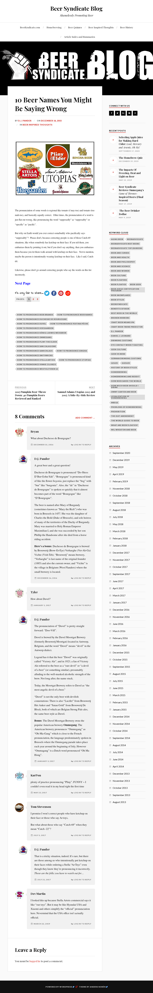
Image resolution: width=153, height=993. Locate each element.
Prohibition (118, 412)
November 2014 (121, 723)
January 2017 (120, 602)
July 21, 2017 (44, 879)
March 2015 (119, 695)
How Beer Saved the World (126, 381)
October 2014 (120, 730)
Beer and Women (120, 271)
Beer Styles (117, 300)
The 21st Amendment (122, 416)
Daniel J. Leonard (121, 336)
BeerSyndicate (119, 304)
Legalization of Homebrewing (120, 397)
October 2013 (120, 787)
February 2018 (120, 538)
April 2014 (118, 766)
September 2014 (121, 738)
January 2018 (120, 545)
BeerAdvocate (135, 239)
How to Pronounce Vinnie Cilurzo (36, 364)
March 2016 (119, 631)
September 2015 (121, 666)
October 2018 (120, 495)
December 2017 (121, 552)
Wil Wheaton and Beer (123, 430)
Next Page (22, 283)
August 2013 (119, 802)
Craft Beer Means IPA (122, 322)
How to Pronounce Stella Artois (36, 360)
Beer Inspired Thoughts (101, 27)
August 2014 (119, 745)
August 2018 (119, 509)
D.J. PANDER (25, 120)
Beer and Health (120, 257)
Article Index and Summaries (79, 36)
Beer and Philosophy (123, 262)
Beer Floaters (119, 280)
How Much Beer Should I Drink (125, 386)
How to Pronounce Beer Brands (35, 315)
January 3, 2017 (46, 761)
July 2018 (118, 517)
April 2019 (118, 474)
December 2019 (121, 459)
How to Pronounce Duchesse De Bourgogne (42, 319)
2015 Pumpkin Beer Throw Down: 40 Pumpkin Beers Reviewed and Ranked (30, 395)
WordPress (65, 987)
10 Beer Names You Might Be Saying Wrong (53, 104)
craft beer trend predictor (127, 327)
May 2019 (118, 467)
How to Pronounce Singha (72, 351)
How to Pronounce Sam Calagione (36, 346)
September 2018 (121, 502)
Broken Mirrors (120, 318)
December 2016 (121, 609)
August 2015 (119, 673)
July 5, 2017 (40, 835)
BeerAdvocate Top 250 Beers (126, 248)
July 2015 (118, 680)
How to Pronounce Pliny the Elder (37, 342)
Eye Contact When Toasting (127, 345)
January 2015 (120, 709)
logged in (34, 961)
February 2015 (120, 702)
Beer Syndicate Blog (76, 8)
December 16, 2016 (47, 578)
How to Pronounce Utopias (75, 360)
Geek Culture (118, 349)
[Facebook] (111, 113)
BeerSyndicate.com (30, 27)
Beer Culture (118, 275)
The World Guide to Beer (125, 420)
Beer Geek (135, 284)
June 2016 (118, 623)
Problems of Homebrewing (126, 407)
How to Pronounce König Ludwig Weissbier (41, 333)
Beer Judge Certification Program (125, 290)
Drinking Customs (121, 340)
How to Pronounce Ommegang (34, 337)
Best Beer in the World (124, 313)
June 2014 (118, 759)
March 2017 (119, 595)
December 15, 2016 (43, 444)
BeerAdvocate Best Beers (125, 244)
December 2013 (121, 773)
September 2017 (121, 574)
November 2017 (121, 559)
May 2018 (118, 524)
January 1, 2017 (42, 605)
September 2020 (121, 452)
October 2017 (120, 566)
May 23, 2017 (40, 792)
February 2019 (120, 481)
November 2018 (121, 488)
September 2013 (121, 795)
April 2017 (118, 588)
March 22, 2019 (42, 924)
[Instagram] (135, 113)
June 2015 (118, 688)
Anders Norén (98, 987)
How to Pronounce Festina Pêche (69, 324)
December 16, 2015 (51, 120)
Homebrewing (54, 27)
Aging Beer (117, 239)
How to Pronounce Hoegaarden (35, 328)
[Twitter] (117, 113)
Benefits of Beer (120, 309)
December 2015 (121, 652)
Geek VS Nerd (118, 354)
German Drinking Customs (126, 358)
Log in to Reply (82, 444)
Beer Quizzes (75, 27)
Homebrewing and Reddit (125, 376)
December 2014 (121, 716)
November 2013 (121, 780)
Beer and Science (120, 266)
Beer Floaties (118, 284)
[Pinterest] (129, 113)
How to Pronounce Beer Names (74, 315)
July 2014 (118, 752)
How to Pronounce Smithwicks (35, 355)
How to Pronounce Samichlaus (35, 351)
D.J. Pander (42, 459)
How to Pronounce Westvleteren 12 (37, 369)
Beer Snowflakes (120, 295)
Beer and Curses (120, 253)
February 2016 (120, 638)
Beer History (126, 27)
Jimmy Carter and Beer (123, 392)
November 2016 (121, 616)
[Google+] (123, 113)
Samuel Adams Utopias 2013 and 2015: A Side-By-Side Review (76, 393)
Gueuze (126, 363)
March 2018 (119, 531)
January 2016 (120, 645)
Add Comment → (85, 418)
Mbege (114, 403)
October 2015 (120, 659)
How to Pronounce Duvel (31, 324)
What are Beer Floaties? (124, 425)
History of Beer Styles (124, 367)
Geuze (114, 363)
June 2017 (118, 581)
